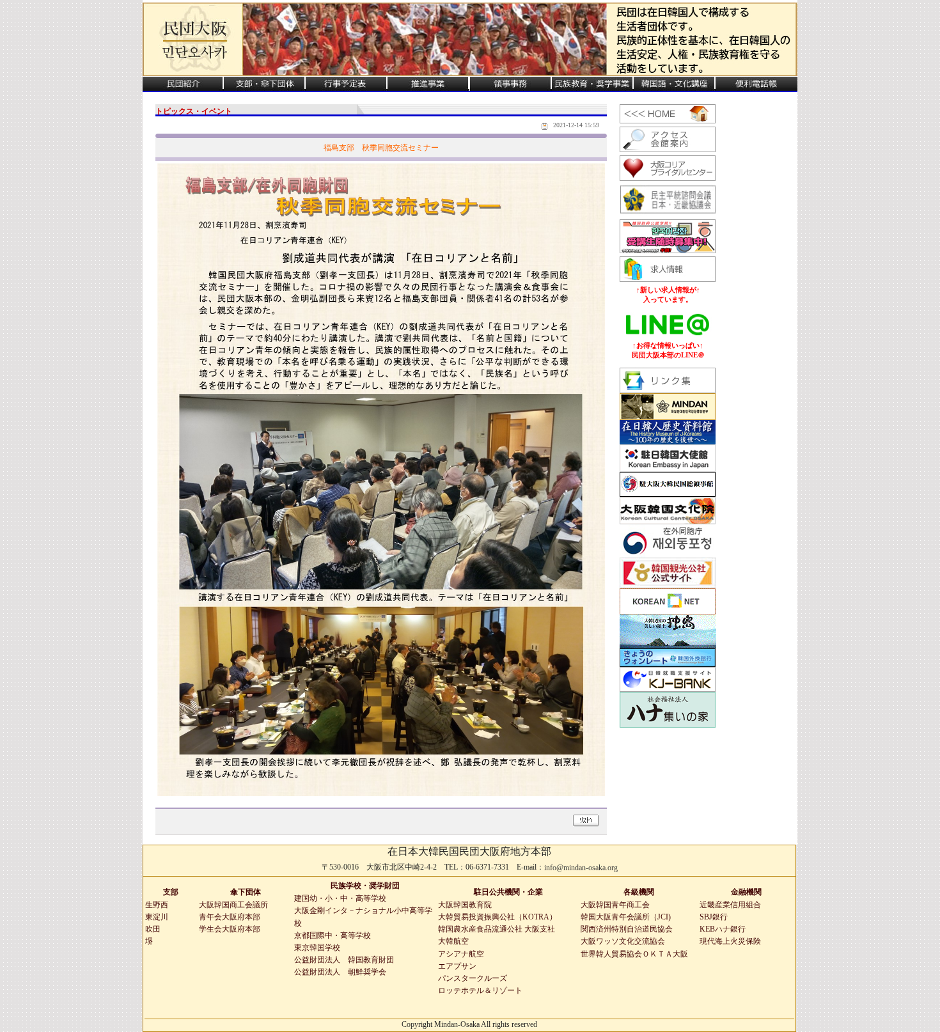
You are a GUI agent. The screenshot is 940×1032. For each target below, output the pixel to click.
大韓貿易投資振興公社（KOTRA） (497, 916)
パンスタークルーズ (472, 978)
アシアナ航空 (461, 954)
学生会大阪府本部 (229, 929)
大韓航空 (453, 941)
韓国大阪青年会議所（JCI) (626, 916)
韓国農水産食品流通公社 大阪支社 (496, 929)
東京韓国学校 (317, 947)
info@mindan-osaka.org (581, 867)
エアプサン (457, 966)
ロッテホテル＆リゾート (480, 990)
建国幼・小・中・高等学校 (340, 898)
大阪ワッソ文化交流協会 (623, 941)
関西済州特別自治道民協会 (627, 929)
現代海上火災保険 (730, 941)
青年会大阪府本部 (229, 916)
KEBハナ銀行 (723, 929)
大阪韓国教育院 (465, 904)
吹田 (153, 929)
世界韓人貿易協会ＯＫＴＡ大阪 (634, 954)
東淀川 (156, 916)
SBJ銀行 (714, 916)
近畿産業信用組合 (730, 904)
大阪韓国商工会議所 (233, 904)
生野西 (156, 904)
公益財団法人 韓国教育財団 (344, 959)
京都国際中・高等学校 (332, 935)
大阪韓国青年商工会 (615, 904)
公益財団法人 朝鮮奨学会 (340, 971)
